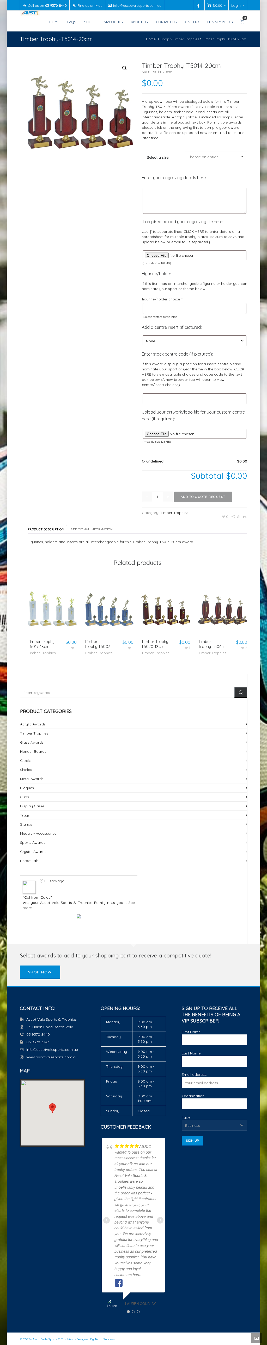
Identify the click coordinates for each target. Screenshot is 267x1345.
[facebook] (199, 6)
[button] (124, 68)
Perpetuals (29, 860)
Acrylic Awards (33, 724)
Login (236, 5)
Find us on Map (89, 5)
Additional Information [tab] (92, 529)
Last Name (191, 1053)
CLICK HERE (194, 231)
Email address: (194, 1074)
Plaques (27, 788)
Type (186, 1117)
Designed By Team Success (95, 1339)
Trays (25, 815)
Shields (26, 769)
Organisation (193, 1095)
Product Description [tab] (46, 529)
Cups (24, 797)
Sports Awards (32, 842)
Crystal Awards (33, 851)
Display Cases (32, 806)
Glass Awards (32, 742)
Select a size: (158, 157)
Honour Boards (33, 751)
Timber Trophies (186, 39)
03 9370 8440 (38, 1034)
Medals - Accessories (38, 833)
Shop (165, 39)
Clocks (26, 760)
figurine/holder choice (162, 299)
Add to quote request (203, 497)
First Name (191, 1031)
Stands (26, 824)
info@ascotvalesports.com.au (137, 5)
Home (151, 39)
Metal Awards (32, 778)
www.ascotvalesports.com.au (51, 1057)
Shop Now (40, 972)
